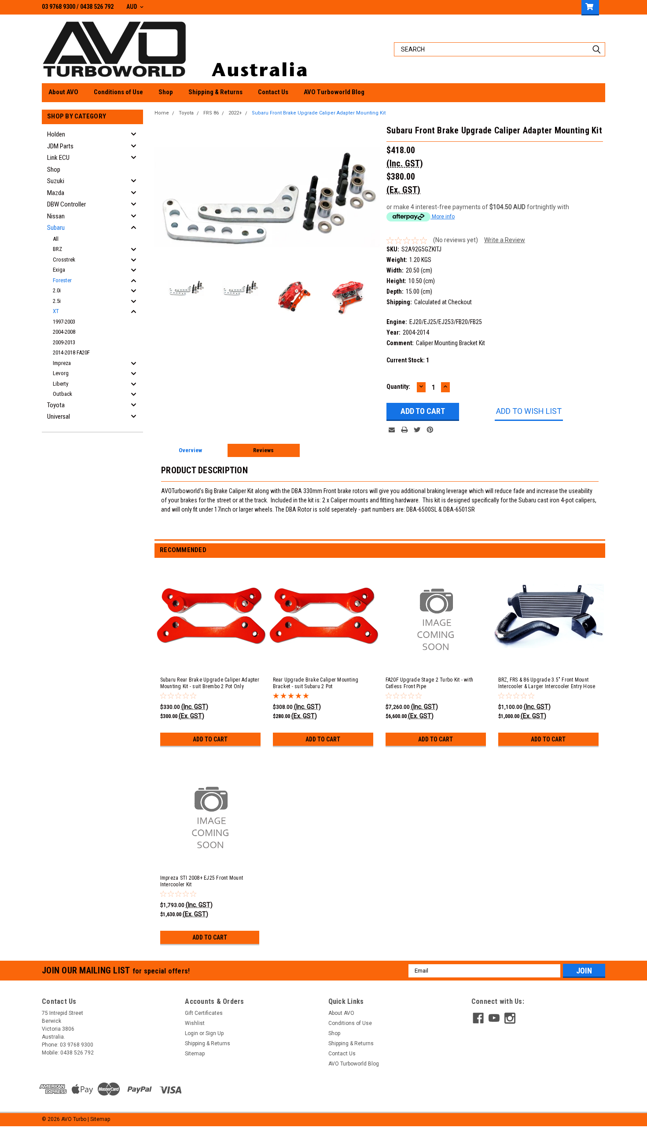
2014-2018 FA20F (71, 352)
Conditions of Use (118, 92)
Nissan (56, 216)
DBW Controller (66, 204)
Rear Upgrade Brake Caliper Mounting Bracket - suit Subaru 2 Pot (316, 683)
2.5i (57, 301)
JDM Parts (60, 146)
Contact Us (273, 92)
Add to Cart (210, 739)
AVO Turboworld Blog (334, 92)
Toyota (56, 405)
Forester (62, 280)
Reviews (263, 450)
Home (161, 113)
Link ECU (58, 158)
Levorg (61, 373)
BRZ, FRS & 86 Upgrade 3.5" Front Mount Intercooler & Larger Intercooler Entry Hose (547, 683)
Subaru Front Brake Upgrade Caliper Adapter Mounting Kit (319, 113)
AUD (132, 6)
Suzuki (55, 181)
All (56, 239)
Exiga (59, 269)
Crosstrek (64, 259)
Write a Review (504, 239)
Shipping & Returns (215, 92)
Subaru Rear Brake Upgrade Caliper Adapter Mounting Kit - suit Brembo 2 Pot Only (209, 683)
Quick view (211, 660)
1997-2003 (64, 321)
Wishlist (195, 1023)
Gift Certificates (204, 1013)
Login (191, 1033)
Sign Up (215, 1033)
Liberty (60, 383)
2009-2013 (64, 342)
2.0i (57, 290)
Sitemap (195, 1054)
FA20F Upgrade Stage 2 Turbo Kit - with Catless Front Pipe (430, 683)
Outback (62, 394)
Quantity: (398, 386)
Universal (58, 416)
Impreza (62, 363)
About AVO (63, 92)
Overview (190, 450)
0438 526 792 (97, 6)
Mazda (55, 193)
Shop (165, 92)
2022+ (235, 113)
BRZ (57, 249)
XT (56, 311)
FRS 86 (211, 113)
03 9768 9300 (58, 6)
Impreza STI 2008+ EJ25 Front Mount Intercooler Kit (201, 881)
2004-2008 (64, 331)
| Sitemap (99, 1119)
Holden (56, 134)
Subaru (56, 228)
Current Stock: (407, 360)
